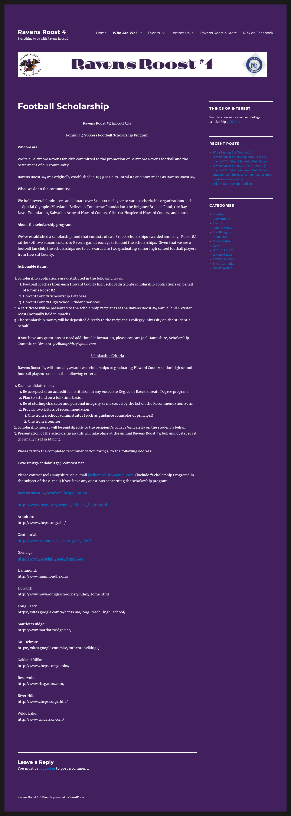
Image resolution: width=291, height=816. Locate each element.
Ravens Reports (223, 259)
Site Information (224, 263)
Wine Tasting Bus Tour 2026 (232, 152)
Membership (221, 237)
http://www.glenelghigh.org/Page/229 (50, 558)
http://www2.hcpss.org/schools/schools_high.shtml (62, 505)
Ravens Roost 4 (42, 32)
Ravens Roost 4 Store (218, 33)
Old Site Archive (223, 250)
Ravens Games (223, 255)
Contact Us (180, 33)
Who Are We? (125, 33)
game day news (223, 228)
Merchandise (222, 241)
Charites (218, 214)
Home (101, 33)
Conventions (221, 219)
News (216, 246)
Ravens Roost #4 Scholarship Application (52, 493)
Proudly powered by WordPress (63, 797)
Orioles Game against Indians (233, 184)
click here (235, 122)
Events (154, 33)
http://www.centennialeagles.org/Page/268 (55, 540)
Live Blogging (222, 232)
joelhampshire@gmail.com (111, 475)
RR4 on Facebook (258, 33)
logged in (47, 768)
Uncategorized (223, 268)
